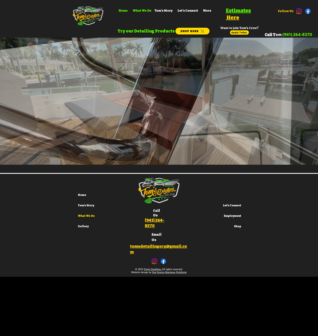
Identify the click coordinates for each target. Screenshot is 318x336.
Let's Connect (232, 205)
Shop (237, 226)
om (294, 34)
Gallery (83, 226)
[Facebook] (308, 11)
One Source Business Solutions (169, 272)
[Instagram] (299, 11)
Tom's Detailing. (153, 269)
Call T (270, 34)
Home (82, 195)
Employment (232, 215)
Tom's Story (86, 205)
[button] (159, 101)
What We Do (86, 215)
